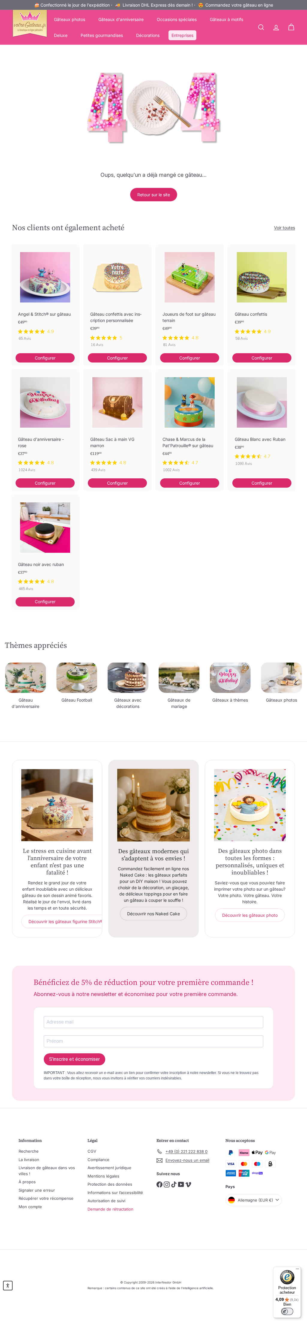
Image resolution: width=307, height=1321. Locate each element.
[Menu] (297, 1270)
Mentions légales (103, 1176)
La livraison (29, 1159)
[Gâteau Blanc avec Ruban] (262, 420)
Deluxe (60, 35)
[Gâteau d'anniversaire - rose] (45, 423)
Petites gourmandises (102, 35)
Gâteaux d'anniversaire (121, 19)
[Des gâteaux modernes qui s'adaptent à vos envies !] (153, 805)
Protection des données (110, 1184)
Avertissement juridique (109, 1167)
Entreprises (182, 35)
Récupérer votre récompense (46, 1198)
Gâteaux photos (69, 19)
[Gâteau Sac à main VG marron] (117, 423)
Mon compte (30, 1206)
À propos (27, 1181)
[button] (8, 1285)
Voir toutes (284, 227)
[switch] (287, 1311)
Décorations (147, 35)
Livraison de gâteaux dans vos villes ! (47, 1170)
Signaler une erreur (37, 1190)
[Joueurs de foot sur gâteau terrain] (189, 298)
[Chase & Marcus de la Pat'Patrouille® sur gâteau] (189, 423)
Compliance (98, 1159)
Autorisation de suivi (106, 1200)
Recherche (29, 1151)
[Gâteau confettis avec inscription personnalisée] (117, 298)
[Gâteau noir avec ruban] (45, 545)
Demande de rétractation (110, 1209)
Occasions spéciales (177, 19)
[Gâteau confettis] (262, 295)
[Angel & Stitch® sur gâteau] (45, 295)
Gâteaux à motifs (226, 19)
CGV (92, 1151)
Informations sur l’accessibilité (115, 1192)
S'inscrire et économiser (74, 1059)
